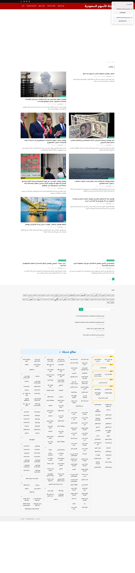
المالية (25, 295)
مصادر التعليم (74, 387)
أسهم (103, 295)
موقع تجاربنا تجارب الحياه (61, 380)
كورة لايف (37, 415)
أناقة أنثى (97, 430)
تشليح (61, 468)
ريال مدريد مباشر (61, 406)
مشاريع (61, 385)
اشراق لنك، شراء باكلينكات (84, 368)
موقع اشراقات (108, 392)
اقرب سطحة (50, 463)
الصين (39, 295)
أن (99, 295)
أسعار (108, 295)
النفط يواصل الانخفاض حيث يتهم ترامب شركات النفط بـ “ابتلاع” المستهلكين (94, 182)
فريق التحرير (108, 76)
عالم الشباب (103, 367)
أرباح (113, 295)
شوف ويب (97, 415)
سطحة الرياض (61, 449)
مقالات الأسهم (51, 6)
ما (42, 299)
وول (24, 299)
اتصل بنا (22, 518)
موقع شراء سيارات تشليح (50, 474)
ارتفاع (88, 295)
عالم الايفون (108, 423)
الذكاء (56, 295)
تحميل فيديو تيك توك (26, 499)
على (64, 299)
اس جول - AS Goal (26, 404)
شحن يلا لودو (84, 479)
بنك (95, 299)
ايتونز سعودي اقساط (84, 428)
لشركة (45, 299)
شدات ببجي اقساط (85, 413)
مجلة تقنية (74, 392)
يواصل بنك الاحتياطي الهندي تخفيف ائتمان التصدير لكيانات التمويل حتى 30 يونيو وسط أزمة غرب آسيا (93, 200)
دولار (86, 299)
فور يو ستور (74, 448)
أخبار (23, 6)
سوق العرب (61, 364)
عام (69, 299)
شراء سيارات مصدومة (50, 479)
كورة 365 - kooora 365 (37, 404)
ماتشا (74, 503)
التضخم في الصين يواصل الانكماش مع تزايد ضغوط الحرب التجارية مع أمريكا (93, 264)
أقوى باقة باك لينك (61, 375)
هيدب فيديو (98, 448)
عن (60, 299)
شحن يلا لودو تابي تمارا (74, 459)
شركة (73, 299)
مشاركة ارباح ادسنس (97, 360)
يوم (108, 302)
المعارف (108, 448)
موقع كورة (32, 439)
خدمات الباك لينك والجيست (61, 360)
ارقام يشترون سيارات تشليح (61, 479)
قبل (52, 299)
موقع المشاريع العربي (85, 387)
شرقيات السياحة (98, 462)
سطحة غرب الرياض (50, 459)
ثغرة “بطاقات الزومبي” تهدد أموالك (95, 328)
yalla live (31, 369)
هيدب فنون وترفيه (74, 401)
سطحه (50, 449)
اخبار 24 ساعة (84, 401)
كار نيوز (98, 427)
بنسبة (99, 299)
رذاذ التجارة (98, 451)
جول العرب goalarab (61, 494)
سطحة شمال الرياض (61, 459)
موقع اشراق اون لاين (98, 393)
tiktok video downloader (26, 504)
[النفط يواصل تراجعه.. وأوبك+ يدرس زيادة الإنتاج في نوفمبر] (43, 209)
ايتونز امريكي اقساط (74, 464)
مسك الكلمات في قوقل (108, 405)
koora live (26, 386)
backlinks (84, 373)
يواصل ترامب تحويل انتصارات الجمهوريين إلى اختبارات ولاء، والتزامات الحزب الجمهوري (45, 141)
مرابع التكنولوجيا (98, 410)
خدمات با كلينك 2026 (50, 375)
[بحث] (21, 1)
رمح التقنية (108, 451)
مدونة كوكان (98, 423)
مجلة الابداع (98, 439)
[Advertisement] (67, 35)
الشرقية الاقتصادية (97, 419)
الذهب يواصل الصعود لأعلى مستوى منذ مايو (98, 74)
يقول (112, 302)
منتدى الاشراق (74, 376)
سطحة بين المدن (61, 454)
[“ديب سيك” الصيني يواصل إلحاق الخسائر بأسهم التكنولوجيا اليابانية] (43, 248)
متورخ (108, 435)
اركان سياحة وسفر (103, 398)
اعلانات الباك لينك (74, 368)
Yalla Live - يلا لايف (26, 394)
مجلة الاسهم (108, 418)
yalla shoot (50, 396)
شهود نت (97, 455)
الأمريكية (77, 295)
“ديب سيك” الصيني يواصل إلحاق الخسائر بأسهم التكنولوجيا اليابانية (44, 264)
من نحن (38, 518)
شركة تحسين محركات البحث (98, 375)
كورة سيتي (50, 490)
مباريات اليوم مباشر (61, 401)
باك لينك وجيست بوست (74, 382)
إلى (95, 295)
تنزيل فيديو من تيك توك (37, 499)
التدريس (74, 373)
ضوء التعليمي (108, 389)
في (56, 298)
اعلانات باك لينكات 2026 (32, 478)
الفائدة (34, 295)
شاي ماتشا (85, 507)
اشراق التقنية (97, 404)
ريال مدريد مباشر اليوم (37, 360)
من (31, 299)
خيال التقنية (108, 415)
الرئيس (47, 295)
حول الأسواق (61, 6)
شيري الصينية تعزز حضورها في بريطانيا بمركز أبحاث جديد (90, 316)
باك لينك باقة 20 (50, 365)
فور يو (74, 469)
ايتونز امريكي (74, 422)
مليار (35, 299)
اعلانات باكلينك (50, 390)
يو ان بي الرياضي (85, 396)
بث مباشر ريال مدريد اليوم (50, 494)
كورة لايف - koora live (37, 460)
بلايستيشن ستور (84, 489)
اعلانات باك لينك (50, 385)
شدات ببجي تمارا (74, 413)
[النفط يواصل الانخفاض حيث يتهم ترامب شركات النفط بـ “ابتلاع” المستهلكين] (91, 166)
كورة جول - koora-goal (37, 382)
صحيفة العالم (79, 406)
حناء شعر (74, 498)
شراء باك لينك (84, 359)
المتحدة (112, 299)
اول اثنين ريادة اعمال (108, 360)
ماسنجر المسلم (103, 382)
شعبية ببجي (85, 484)
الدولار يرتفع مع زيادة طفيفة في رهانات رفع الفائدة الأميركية (89, 322)
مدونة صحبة (108, 462)
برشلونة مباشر (50, 400)
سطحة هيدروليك (50, 454)
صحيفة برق (98, 389)
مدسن (97, 435)
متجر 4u (84, 453)
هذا (27, 299)
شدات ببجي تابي (74, 418)
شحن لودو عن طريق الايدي (74, 480)
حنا (85, 503)
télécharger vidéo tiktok (32, 509)
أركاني (108, 458)
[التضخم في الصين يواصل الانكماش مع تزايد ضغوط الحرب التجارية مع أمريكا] (91, 248)
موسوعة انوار (108, 467)
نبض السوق (42, 6)
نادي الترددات (108, 442)
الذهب (52, 295)
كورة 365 (61, 490)
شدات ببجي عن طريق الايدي (74, 454)
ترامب (91, 299)
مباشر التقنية (97, 458)
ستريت (82, 299)
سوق (78, 299)
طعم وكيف (108, 455)
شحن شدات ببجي (85, 475)
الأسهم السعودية (31, 6)
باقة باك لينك (108, 374)
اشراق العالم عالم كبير (84, 377)
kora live (26, 412)
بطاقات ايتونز (74, 484)
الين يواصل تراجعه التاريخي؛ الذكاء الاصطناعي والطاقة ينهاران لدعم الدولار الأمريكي (92, 141)
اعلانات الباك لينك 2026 (84, 382)
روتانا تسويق (108, 439)
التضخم (65, 295)
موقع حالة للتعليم (74, 396)
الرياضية (61, 390)
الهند (107, 299)
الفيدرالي (30, 295)
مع (39, 299)
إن (91, 295)
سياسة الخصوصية (30, 518)
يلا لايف (55, 499)
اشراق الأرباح (97, 467)
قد (48, 299)
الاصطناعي (71, 295)
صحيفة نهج (108, 427)
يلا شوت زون (37, 488)
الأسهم (83, 295)
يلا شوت (61, 396)
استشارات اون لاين (97, 443)
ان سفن (108, 409)
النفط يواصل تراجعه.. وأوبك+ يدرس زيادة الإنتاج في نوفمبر (45, 224)
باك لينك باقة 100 (61, 370)
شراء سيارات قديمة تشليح (55, 484)
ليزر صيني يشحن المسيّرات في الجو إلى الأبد (93, 335)
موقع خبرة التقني (108, 431)
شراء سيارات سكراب (50, 469)
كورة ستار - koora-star (26, 376)
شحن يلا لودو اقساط (74, 428)
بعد (104, 299)
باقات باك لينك (74, 363)
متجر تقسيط (74, 438)
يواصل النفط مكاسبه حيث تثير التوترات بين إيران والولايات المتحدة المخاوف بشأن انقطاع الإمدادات (45, 100)
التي (61, 295)
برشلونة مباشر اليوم (26, 360)
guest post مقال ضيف (50, 360)
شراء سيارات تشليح (61, 474)
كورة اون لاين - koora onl (37, 399)
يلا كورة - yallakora (26, 399)
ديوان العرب (50, 380)
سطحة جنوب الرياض (61, 464)
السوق (43, 295)
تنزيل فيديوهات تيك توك (37, 504)
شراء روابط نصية (85, 363)
